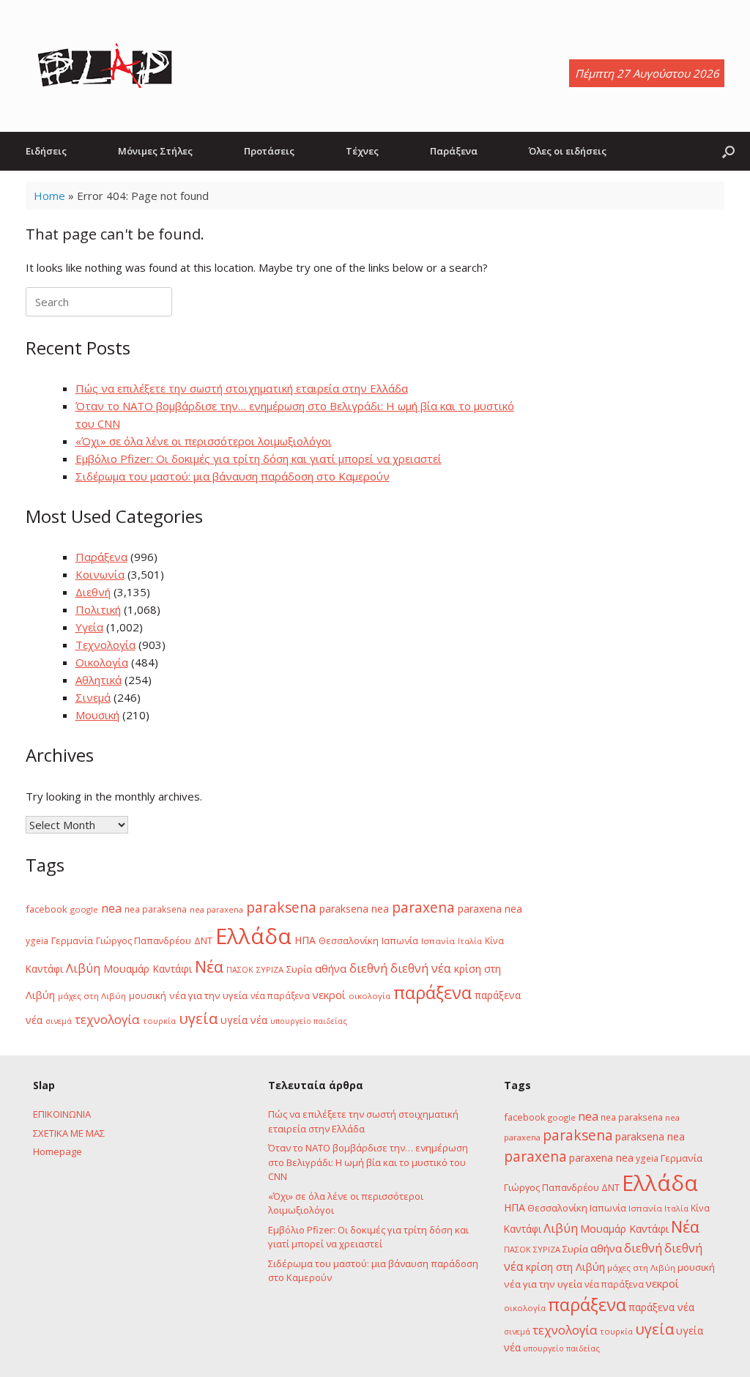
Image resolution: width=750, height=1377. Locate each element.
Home (49, 195)
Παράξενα (454, 150)
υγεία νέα (243, 1020)
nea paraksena (156, 909)
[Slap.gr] (105, 66)
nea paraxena (216, 909)
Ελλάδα (253, 936)
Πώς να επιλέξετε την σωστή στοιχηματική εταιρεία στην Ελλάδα (241, 388)
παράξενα (432, 992)
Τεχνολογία (105, 644)
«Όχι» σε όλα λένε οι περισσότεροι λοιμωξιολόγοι (203, 441)
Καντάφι (44, 969)
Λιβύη (83, 968)
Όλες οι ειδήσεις (567, 150)
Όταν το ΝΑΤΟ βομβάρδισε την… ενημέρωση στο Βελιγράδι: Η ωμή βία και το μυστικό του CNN (368, 1162)
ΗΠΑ (305, 940)
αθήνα (330, 968)
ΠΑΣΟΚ (239, 970)
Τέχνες (362, 150)
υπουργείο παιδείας (308, 1020)
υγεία (198, 1018)
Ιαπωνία (400, 940)
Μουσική (97, 715)
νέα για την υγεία (208, 995)
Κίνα (494, 940)
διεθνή (368, 968)
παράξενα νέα (661, 1307)
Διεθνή (93, 591)
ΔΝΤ (203, 940)
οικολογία (369, 995)
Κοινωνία (100, 574)
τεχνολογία (107, 1019)
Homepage (57, 1151)
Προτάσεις (269, 150)
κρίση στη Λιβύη (565, 1267)
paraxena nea (490, 909)
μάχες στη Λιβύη (92, 995)
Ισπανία (438, 940)
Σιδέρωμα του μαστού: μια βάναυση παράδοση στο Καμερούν (232, 476)
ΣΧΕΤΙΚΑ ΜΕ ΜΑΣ (69, 1133)
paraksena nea (354, 909)
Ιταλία (470, 940)
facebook (46, 909)
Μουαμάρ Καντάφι (147, 969)
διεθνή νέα (420, 968)
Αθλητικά (98, 679)
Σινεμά (93, 697)
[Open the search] (728, 151)
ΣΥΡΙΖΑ (269, 969)
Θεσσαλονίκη (349, 940)
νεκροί (329, 994)
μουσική (147, 995)
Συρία (299, 969)
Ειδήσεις (46, 150)
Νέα (209, 966)
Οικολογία (101, 662)
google (84, 909)
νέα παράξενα (280, 995)
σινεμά (58, 1020)
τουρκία (159, 1020)
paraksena (281, 907)
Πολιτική (98, 609)
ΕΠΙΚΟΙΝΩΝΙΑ (62, 1114)
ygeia (37, 940)
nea (111, 908)
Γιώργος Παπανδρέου (143, 940)
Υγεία (89, 627)
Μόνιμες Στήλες (155, 150)
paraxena (423, 907)
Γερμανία (72, 940)
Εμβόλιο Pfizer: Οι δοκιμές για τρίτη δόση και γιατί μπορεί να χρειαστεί (258, 458)
